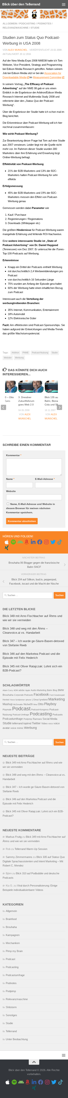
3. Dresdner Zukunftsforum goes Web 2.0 (26, 401)
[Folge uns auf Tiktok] (59, 542)
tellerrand (17, 723)
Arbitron (15, 352)
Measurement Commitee (47, 77)
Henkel (6, 699)
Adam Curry (8, 690)
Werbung (19, 357)
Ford (52, 695)
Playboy (50, 704)
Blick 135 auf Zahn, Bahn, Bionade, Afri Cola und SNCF (55, 401)
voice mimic (16, 728)
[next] (59, 407)
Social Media (50, 718)
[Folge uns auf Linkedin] (33, 542)
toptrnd (27, 723)
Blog (55, 690)
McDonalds (18, 704)
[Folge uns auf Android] (19, 542)
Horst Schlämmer (17, 700)
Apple (27, 690)
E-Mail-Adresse (45, 479)
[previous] (3, 407)
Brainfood (11, 918)
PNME (25, 352)
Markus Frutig (14, 836)
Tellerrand (11, 1031)
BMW (61, 690)
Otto (40, 704)
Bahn (49, 690)
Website (11, 491)
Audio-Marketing (38, 690)
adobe (21, 690)
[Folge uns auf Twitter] (53, 542)
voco (50, 723)
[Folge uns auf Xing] (6, 547)
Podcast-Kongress (40, 709)
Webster (8, 357)
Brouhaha (8, 695)
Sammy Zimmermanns (19, 856)
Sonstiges (11, 1015)
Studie (35, 27)
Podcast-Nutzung (40, 352)
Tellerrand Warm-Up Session (31, 848)
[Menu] (63, 4)
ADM (16, 690)
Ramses (37, 719)
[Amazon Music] (26, 542)
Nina (35, 704)
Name (10, 479)
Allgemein (10, 23)
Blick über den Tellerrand (21, 4)
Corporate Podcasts (23, 695)
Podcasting (27, 23)
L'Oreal (35, 699)
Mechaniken (13, 943)
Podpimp (28, 719)
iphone (28, 700)
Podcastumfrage (13, 718)
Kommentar (13, 455)
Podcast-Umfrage (21, 714)
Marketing (56, 699)
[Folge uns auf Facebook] (39, 542)
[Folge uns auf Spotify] (13, 542)
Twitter (36, 723)
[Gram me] (46, 542)
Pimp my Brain (14, 951)
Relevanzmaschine (15, 27)
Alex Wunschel (17, 50)
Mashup (8, 704)
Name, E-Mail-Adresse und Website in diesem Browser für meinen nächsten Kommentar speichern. (30, 508)
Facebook (41, 694)
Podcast (21, 708)
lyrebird (43, 699)
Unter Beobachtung (17, 1039)
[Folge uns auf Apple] (6, 542)
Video (44, 723)
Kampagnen (13, 935)
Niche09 (28, 704)
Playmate (7, 709)
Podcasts (57, 714)
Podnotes (44, 23)
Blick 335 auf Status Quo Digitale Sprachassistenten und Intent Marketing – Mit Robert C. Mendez (34, 861)
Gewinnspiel (59, 695)
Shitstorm (11, 1007)
